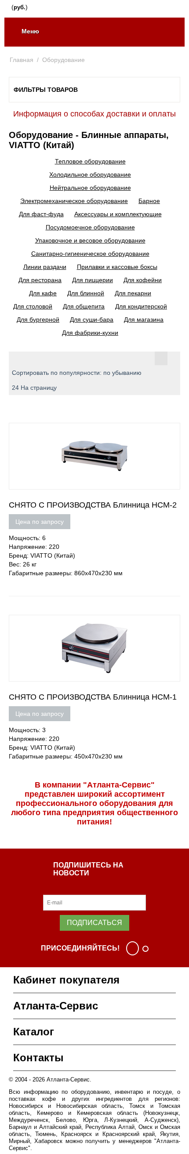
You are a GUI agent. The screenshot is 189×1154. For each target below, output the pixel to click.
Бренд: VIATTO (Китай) (42, 555)
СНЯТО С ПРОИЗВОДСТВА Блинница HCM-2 (93, 505)
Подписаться (94, 922)
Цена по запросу (39, 521)
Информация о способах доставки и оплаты (94, 113)
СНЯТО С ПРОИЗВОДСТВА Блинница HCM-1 (93, 697)
